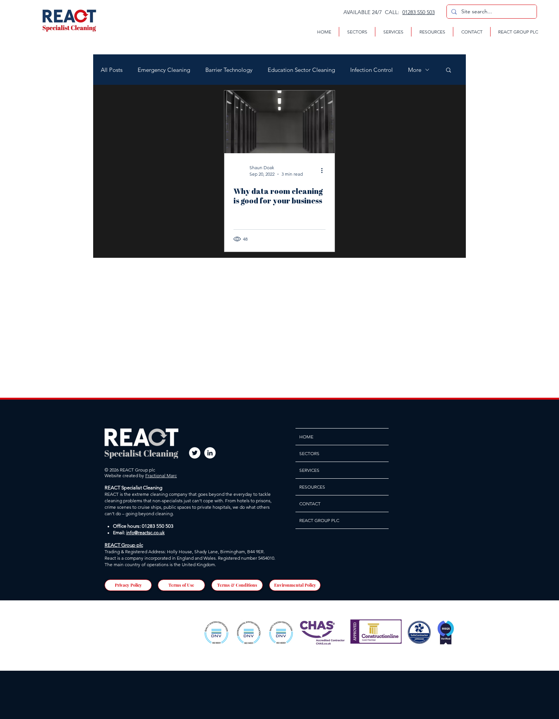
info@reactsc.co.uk (145, 532)
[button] (357, 32)
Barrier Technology (229, 69)
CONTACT (310, 503)
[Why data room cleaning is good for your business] (279, 121)
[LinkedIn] (210, 453)
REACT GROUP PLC (319, 520)
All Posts (111, 69)
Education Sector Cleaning (301, 69)
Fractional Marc (161, 475)
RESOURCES (312, 487)
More (414, 69)
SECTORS (309, 453)
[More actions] (324, 170)
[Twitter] (194, 453)
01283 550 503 (418, 12)
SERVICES (309, 470)
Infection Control (371, 69)
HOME (306, 437)
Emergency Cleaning (164, 69)
